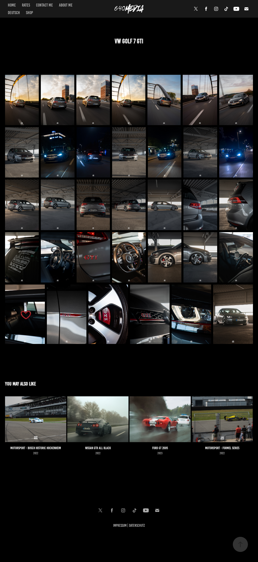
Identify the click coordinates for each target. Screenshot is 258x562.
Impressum (119, 525)
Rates (26, 5)
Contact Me (44, 5)
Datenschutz (137, 525)
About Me (66, 5)
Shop (29, 12)
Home (12, 5)
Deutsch (14, 12)
